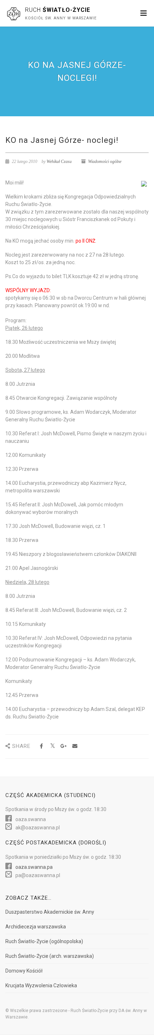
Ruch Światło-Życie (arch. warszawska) (49, 956)
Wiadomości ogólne (104, 161)
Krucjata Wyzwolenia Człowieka (41, 985)
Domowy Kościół (24, 971)
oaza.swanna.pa (34, 867)
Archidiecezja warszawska (35, 926)
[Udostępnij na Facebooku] (41, 746)
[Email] (74, 746)
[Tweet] (52, 746)
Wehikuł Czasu (59, 161)
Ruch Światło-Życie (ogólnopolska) (44, 941)
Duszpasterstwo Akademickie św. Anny (49, 912)
